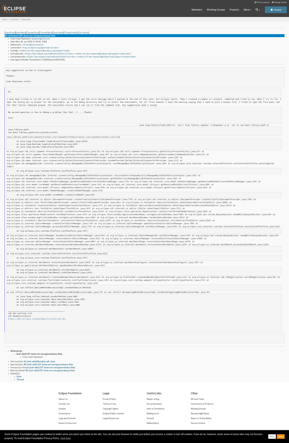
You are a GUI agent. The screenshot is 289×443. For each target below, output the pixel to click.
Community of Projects (202, 404)
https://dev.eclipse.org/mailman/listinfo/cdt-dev (48, 53)
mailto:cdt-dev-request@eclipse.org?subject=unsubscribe (106, 56)
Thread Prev (33, 32)
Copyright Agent (110, 409)
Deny (272, 436)
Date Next (20, 32)
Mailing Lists (153, 413)
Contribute (14, 19)
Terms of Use (109, 404)
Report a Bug (153, 399)
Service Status (198, 423)
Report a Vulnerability (201, 418)
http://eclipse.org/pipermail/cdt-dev (40, 47)
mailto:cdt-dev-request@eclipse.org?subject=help (44, 50)
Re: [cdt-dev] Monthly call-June (39, 361)
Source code (26, 19)
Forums (150, 418)
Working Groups (216, 9)
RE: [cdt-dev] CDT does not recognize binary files (48, 364)
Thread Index (70, 32)
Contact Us (64, 404)
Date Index (58, 32)
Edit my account (263, 2)
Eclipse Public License (113, 413)
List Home (84, 32)
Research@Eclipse (200, 413)
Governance (64, 413)
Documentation (154, 404)
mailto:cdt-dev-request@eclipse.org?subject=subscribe (103, 53)
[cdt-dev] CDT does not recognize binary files (39, 354)
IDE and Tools (197, 399)
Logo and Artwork (67, 418)
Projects (234, 9)
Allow (280, 436)
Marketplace (153, 423)
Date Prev (10, 32)
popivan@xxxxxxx (40, 38)
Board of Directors (67, 423)
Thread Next (46, 32)
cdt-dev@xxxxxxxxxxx (32, 44)
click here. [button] (65, 438)
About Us (63, 399)
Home (4, 19)
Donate (277, 9)
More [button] (247, 9)
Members (197, 9)
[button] (258, 9)
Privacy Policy (109, 399)
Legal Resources (111, 418)
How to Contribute (155, 409)
